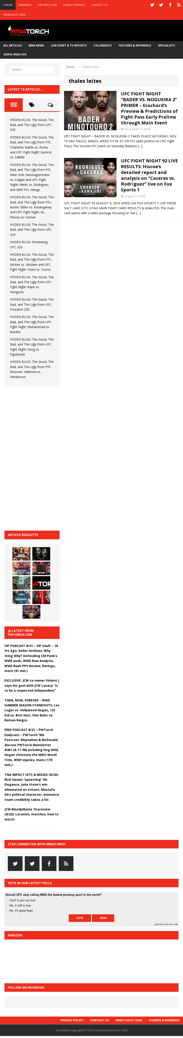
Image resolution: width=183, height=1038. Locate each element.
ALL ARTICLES (12, 45)
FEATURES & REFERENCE (135, 45)
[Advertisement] (37, 458)
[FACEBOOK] (170, 5)
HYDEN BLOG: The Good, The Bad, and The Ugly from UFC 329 (32, 229)
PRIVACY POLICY (71, 1020)
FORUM (7, 4)
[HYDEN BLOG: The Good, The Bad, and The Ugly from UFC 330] (21, 554)
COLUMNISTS (103, 45)
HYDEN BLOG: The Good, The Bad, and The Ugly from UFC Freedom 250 (32, 304)
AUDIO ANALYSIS (15, 54)
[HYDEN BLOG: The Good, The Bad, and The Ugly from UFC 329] (21, 583)
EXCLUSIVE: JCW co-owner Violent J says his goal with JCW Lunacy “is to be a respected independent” (31, 685)
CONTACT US (99, 4)
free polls (173, 924)
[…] (140, 146)
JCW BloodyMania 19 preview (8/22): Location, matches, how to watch (31, 814)
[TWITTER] (152, 5)
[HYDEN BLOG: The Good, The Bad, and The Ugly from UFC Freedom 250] (31, 612)
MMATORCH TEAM (14, 14)
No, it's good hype (21, 910)
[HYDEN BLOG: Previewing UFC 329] (41, 583)
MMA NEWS (36, 45)
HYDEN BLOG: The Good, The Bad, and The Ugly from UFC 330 (32, 125)
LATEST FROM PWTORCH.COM (21, 632)
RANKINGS (25, 4)
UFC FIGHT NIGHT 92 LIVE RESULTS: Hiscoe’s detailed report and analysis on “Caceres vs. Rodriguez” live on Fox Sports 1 (149, 175)
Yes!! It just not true (22, 900)
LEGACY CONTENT (74, 4)
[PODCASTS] (179, 5)
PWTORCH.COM (47, 4)
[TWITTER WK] (161, 5)
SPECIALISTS (166, 45)
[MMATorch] (29, 30)
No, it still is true (20, 905)
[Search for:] (32, 69)
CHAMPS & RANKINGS (164, 1020)
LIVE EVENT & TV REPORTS (69, 45)
